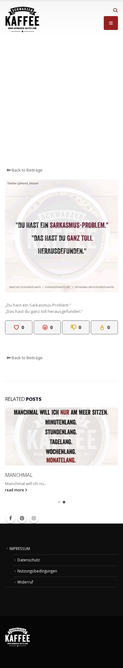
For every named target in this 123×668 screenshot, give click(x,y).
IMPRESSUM (19, 548)
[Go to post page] (61, 436)
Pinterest (22, 518)
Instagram (33, 518)
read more (15, 489)
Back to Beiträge (27, 170)
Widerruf (25, 581)
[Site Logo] (22, 19)
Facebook (10, 518)
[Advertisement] (61, 102)
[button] (115, 10)
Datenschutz (28, 559)
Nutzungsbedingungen (37, 570)
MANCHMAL (18, 475)
